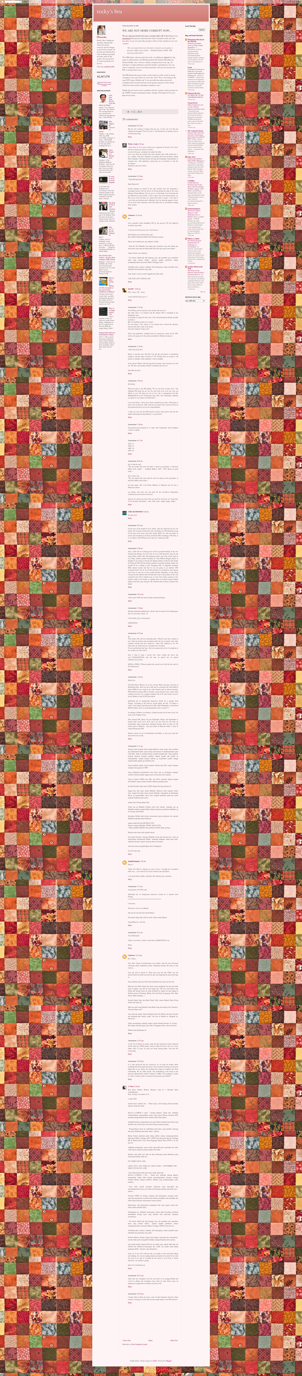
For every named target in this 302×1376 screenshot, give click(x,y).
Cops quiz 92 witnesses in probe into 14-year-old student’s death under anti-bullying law (196, 72)
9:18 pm (137, 1086)
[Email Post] (127, 111)
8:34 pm (140, 176)
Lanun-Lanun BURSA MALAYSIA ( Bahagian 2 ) (196, 161)
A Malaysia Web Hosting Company (104, 85)
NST (166, 50)
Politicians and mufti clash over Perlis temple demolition (195, 45)
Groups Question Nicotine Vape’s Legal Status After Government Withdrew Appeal (196, 186)
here (164, 93)
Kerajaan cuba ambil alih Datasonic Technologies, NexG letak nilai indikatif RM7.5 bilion (196, 136)
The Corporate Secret (195, 131)
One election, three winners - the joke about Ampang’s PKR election (107, 257)
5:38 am (140, 424)
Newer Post (127, 1340)
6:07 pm (140, 633)
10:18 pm (140, 1294)
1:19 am (140, 307)
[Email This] (132, 111)
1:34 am (140, 346)
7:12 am (140, 886)
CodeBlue (191, 180)
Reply (130, 137)
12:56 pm (140, 1061)
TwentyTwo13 (192, 103)
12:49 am (137, 289)
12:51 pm (140, 1040)
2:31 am (140, 746)
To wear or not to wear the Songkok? (112, 180)
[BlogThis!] (134, 111)
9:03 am (140, 525)
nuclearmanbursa (194, 208)
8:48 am (146, 512)
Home (151, 1340)
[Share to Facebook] (139, 111)
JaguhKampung (134, 861)
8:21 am (140, 932)
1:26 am (140, 677)
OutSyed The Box (194, 93)
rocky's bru (109, 11)
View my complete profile (105, 66)
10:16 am (140, 594)
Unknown (131, 215)
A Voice (130, 1086)
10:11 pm (140, 1275)
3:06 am (143, 861)
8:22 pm (140, 125)
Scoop (190, 67)
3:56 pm (140, 608)
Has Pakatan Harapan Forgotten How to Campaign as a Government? (194, 244)
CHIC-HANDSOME (135, 511)
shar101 (131, 289)
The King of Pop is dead (112, 205)
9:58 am (140, 548)
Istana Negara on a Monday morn (111, 154)
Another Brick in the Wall (195, 267)
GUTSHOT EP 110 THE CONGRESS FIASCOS (195, 96)
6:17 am (140, 440)
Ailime (154, 1361)
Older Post (174, 1340)
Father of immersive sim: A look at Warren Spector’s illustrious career (196, 107)
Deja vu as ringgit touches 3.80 (112, 311)
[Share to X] (136, 111)
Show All (202, 292)
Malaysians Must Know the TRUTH (196, 40)
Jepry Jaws (191, 157)
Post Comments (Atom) (139, 1344)
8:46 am (140, 461)
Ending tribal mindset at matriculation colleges (107, 334)
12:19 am (139, 215)
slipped (166, 57)
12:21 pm (139, 955)
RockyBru (103, 37)
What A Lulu (133, 144)
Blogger (169, 1361)
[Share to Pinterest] (141, 111)
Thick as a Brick (193, 238)
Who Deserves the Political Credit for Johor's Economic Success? (196, 272)
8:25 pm (141, 144)
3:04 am (140, 381)
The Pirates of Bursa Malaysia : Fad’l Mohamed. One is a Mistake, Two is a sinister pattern (196, 215)
